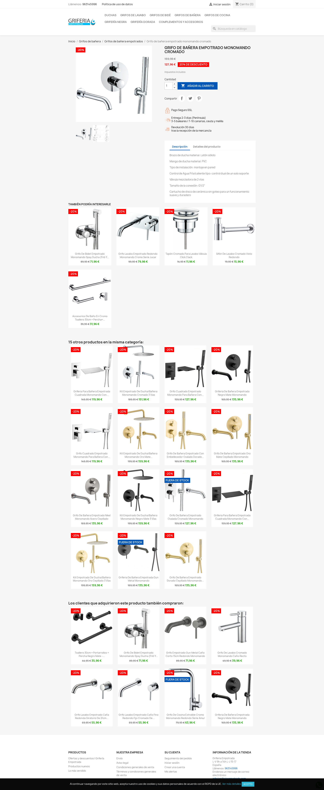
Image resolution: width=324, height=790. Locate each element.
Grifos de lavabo (133, 15)
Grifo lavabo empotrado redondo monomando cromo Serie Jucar (137, 255)
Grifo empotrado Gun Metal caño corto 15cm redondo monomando (185, 654)
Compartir (181, 98)
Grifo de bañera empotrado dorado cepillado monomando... (185, 579)
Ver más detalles (231, 783)
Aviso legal (122, 762)
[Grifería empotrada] (81, 22)
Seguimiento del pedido (178, 758)
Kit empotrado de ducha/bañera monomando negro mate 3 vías (138, 517)
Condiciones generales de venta (135, 767)
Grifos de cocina (217, 15)
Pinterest (199, 98)
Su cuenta (172, 752)
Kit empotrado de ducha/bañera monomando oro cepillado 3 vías (92, 579)
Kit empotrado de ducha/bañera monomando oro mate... (138, 455)
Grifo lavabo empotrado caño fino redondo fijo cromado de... (138, 716)
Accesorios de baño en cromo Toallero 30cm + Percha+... (89, 318)
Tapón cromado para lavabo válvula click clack (186, 255)
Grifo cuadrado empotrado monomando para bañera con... (185, 393)
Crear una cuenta (175, 767)
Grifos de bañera (188, 15)
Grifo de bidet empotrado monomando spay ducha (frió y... (90, 255)
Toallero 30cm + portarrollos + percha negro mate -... (92, 654)
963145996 (89, 4)
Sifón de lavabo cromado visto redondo (234, 255)
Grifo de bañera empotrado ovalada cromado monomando (185, 517)
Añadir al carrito (197, 86)
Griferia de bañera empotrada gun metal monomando (138, 579)
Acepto (248, 784)
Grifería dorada (143, 22)
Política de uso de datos (117, 4)
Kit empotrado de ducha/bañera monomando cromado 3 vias (138, 393)
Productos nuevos (79, 766)
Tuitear (190, 98)
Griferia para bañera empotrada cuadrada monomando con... (92, 393)
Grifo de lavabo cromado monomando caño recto (232, 654)
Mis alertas (171, 771)
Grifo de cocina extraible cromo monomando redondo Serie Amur (185, 716)
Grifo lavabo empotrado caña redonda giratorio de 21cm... (92, 716)
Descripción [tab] (179, 146)
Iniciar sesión (172, 762)
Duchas (110, 15)
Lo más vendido (77, 770)
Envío (119, 758)
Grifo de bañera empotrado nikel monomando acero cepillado (92, 517)
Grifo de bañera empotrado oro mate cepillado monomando (232, 455)
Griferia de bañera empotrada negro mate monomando (232, 393)
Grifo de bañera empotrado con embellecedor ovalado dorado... (185, 455)
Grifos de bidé (160, 15)
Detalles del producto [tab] (207, 146)
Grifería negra (116, 22)
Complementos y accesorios (181, 22)
